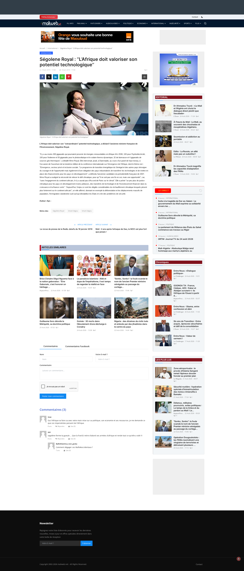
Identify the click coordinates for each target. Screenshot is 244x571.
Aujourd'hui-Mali (45, 290)
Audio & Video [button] (112, 23)
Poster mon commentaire (53, 396)
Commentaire (45, 365)
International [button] (157, 23)
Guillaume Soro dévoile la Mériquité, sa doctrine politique (55, 322)
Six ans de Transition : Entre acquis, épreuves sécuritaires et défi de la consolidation (188, 324)
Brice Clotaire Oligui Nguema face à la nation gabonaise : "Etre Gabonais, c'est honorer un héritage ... (57, 282)
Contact (195, 17)
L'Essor (176, 116)
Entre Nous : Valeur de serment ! (184, 337)
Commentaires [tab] (50, 346)
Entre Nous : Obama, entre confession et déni (186, 307)
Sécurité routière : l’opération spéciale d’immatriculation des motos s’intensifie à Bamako (188, 390)
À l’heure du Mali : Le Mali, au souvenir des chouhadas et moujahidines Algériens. (188, 124)
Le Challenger (179, 276)
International (52, 48)
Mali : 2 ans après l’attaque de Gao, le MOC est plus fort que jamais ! (121, 230)
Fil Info (70, 23)
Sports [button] (187, 23)
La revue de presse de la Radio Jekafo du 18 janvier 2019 (66, 229)
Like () (72, 426)
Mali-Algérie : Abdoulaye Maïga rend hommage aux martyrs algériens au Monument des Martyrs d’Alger (176, 251)
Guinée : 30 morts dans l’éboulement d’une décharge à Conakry (91, 324)
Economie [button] (141, 23)
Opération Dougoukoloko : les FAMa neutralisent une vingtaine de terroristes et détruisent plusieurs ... (186, 441)
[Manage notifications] (239, 559)
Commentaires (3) (53, 409)
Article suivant (102, 225)
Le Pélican (177, 157)
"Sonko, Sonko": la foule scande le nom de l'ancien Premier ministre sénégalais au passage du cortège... (130, 282)
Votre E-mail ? (102, 354)
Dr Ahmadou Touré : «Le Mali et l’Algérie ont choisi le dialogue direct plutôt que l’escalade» (188, 110)
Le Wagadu (178, 379)
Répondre (61, 426)
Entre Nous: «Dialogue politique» (185, 272)
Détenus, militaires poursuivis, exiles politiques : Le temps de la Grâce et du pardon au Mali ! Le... (188, 407)
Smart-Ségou (73, 211)
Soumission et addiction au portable (187, 137)
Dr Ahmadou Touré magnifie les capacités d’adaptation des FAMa (187, 168)
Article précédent (84, 225)
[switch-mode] (202, 17)
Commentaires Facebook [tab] (77, 346)
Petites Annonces (48, 17)
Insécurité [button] (173, 23)
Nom (42, 354)
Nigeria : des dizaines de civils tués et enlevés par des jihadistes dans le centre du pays (131, 324)
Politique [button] (127, 23)
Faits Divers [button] (95, 23)
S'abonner (86, 543)
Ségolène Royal (58, 211)
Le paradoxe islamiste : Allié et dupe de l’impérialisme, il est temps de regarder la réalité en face (94, 281)
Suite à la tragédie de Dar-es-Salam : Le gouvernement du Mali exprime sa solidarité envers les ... (179, 203)
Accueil (42, 48)
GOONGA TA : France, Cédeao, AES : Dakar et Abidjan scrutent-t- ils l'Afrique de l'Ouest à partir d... (186, 290)
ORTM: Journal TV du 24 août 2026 (175, 239)
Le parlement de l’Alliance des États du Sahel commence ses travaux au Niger (179, 228)
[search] (205, 23)
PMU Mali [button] (81, 23)
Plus (197, 23)
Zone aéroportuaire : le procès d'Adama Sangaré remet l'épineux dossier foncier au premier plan (186, 372)
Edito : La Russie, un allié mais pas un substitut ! (186, 152)
